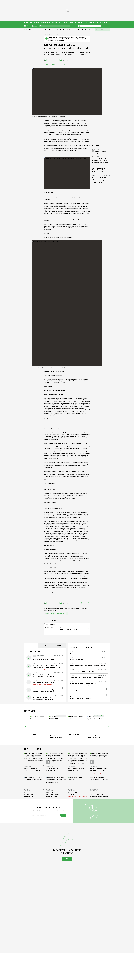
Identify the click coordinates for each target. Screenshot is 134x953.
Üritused (76, 30)
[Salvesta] (63, 656)
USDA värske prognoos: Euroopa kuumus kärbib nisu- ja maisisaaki (99, 169)
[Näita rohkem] (109, 22)
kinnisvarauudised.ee (87, 22)
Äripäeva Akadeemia (54, 734)
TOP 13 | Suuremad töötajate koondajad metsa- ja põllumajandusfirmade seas (76, 770)
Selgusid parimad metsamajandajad (80, 653)
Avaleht (26, 30)
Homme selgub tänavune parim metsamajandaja (84, 691)
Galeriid (44, 30)
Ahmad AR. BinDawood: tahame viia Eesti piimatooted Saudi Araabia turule (100, 160)
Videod (71, 30)
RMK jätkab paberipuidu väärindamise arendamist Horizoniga (88, 665)
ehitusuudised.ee (78, 22)
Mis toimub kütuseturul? (77, 659)
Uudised (35, 672)
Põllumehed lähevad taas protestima (43, 682)
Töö (61, 30)
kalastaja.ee (95, 22)
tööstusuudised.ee (44, 22)
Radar (90, 30)
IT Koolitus (90, 734)
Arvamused (38, 30)
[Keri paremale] (88, 629)
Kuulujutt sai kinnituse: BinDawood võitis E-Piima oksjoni (31, 794)
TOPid (49, 30)
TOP (34, 663)
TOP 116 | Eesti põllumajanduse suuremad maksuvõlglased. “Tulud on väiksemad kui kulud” (99, 770)
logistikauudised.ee (53, 22)
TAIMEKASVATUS (48, 34)
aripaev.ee (36, 22)
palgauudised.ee (103, 22)
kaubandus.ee (62, 22)
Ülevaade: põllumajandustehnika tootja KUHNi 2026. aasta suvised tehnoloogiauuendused (99, 794)
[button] (45, 815)
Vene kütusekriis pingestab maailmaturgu (82, 671)
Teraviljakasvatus (60, 613)
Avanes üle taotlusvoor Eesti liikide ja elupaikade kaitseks (87, 677)
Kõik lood (31, 30)
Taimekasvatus (48, 613)
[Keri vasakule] (58, 629)
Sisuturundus (55, 30)
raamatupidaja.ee (69, 22)
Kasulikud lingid (84, 30)
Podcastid (65, 30)
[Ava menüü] (31, 22)
